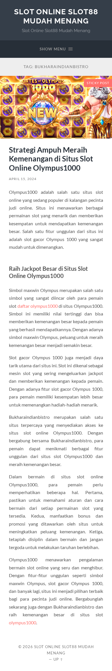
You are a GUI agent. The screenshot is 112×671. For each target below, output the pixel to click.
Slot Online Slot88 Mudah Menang (56, 16)
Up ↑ (58, 659)
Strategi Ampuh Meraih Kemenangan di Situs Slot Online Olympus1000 (51, 158)
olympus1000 (22, 622)
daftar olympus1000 (38, 306)
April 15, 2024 (22, 179)
